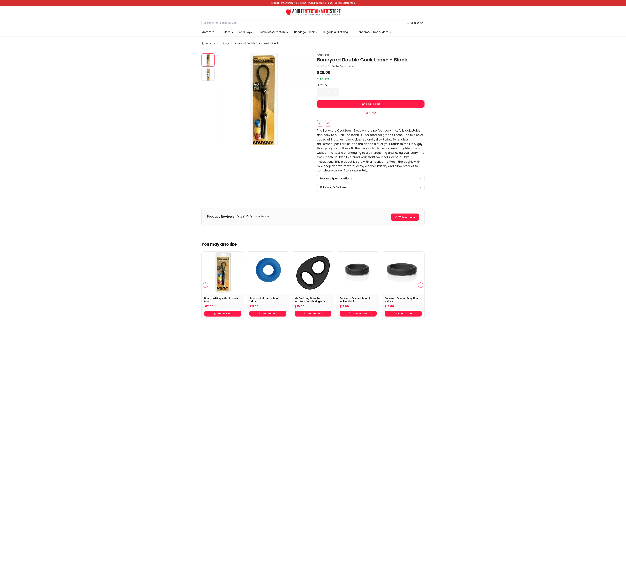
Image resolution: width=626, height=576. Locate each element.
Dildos (227, 32)
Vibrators (207, 32)
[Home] (313, 12)
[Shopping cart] (421, 23)
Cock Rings (223, 43)
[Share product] (328, 123)
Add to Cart (373, 104)
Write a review (406, 217)
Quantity (322, 84)
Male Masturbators (273, 32)
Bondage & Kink (304, 32)
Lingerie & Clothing (335, 32)
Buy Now (371, 112)
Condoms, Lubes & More (372, 32)
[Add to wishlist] (320, 123)
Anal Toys (245, 32)
